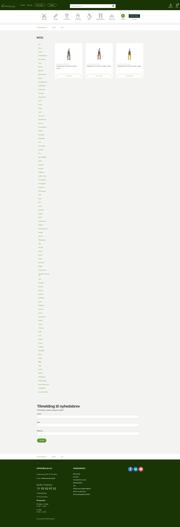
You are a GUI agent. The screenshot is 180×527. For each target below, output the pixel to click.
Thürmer (41, 328)
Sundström (42, 317)
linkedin (135, 469)
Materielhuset (43, 229)
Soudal (40, 287)
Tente (40, 324)
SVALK (40, 320)
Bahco (40, 67)
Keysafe (41, 210)
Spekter (41, 294)
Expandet (41, 138)
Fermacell (41, 146)
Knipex (40, 214)
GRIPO (40, 373)
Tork (39, 335)
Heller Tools (42, 176)
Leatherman (42, 221)
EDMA (40, 131)
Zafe (39, 366)
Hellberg (41, 172)
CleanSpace (42, 97)
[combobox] (93, 6)
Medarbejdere (77, 483)
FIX (39, 153)
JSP (39, 202)
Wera (40, 354)
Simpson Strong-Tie (43, 274)
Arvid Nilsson (42, 56)
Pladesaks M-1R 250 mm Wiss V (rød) (99, 66)
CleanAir (41, 93)
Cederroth (41, 89)
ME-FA (40, 236)
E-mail (39, 414)
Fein (39, 142)
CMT (39, 101)
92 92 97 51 (48, 488)
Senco (40, 313)
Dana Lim (41, 116)
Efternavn (40, 431)
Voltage (40, 347)
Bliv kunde (40, 5)
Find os (23, 5)
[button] (171, 10)
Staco (40, 302)
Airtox (40, 52)
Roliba (40, 266)
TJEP (40, 332)
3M (39, 44)
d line (40, 108)
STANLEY (41, 305)
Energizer (41, 135)
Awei (40, 63)
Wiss (40, 362)
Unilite (40, 339)
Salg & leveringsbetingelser (82, 488)
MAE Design (42, 381)
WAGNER (41, 350)
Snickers (41, 283)
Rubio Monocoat (43, 384)
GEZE (40, 161)
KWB (40, 217)
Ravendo (41, 262)
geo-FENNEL (42, 157)
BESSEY (40, 71)
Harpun (40, 168)
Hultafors (41, 187)
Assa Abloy (42, 59)
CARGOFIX (41, 86)
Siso (39, 279)
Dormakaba (42, 127)
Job (74, 486)
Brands (52, 5)
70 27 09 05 (43, 497)
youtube (141, 469)
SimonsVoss (42, 270)
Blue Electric (42, 74)
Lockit (40, 369)
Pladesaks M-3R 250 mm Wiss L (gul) (129, 66)
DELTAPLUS (42, 119)
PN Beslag (41, 377)
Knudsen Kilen (43, 392)
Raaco (40, 255)
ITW (39, 195)
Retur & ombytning (79, 491)
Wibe (40, 358)
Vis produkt (68, 76)
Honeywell (41, 180)
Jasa (39, 198)
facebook (130, 469)
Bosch (40, 78)
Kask (40, 206)
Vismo (40, 343)
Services (29, 5)
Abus (40, 48)
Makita (40, 225)
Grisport (41, 165)
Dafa (39, 112)
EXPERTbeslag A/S (8, 5)
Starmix (41, 309)
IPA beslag (41, 191)
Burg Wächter (42, 82)
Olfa (39, 244)
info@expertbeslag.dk (48, 478)
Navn (38, 422)
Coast (40, 104)
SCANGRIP (41, 388)
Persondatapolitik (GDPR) (81, 494)
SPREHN (41, 298)
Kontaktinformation (79, 480)
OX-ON (40, 247)
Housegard (42, 183)
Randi (40, 251)
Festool (40, 150)
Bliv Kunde (76, 474)
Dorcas (40, 123)
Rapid (40, 259)
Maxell (40, 232)
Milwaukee (41, 240)
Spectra (41, 290)
